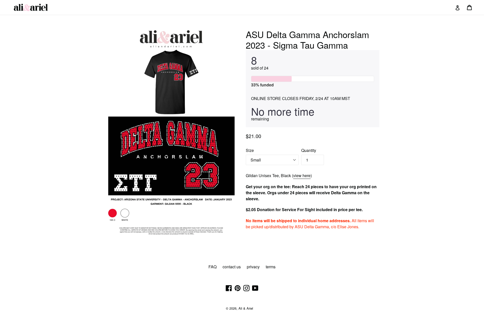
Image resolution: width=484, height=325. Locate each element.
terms (271, 267)
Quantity (308, 150)
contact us (232, 267)
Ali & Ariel (245, 308)
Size (250, 150)
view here (302, 175)
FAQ (212, 267)
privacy (253, 267)
